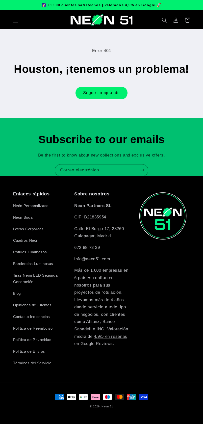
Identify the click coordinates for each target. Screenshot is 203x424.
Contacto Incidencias (31, 317)
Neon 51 (107, 406)
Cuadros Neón (26, 240)
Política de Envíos (29, 351)
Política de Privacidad (32, 340)
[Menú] (15, 20)
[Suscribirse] (142, 170)
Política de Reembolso (33, 328)
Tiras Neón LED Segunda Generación (35, 278)
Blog (17, 293)
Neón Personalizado (31, 206)
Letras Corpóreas (28, 229)
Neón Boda (23, 217)
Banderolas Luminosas (33, 264)
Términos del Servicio (32, 363)
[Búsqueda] (164, 20)
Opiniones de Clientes (32, 305)
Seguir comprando (101, 93)
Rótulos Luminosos (30, 252)
